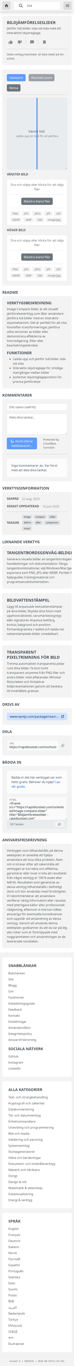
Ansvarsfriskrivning (22, 1040)
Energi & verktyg (20, 1200)
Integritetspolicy (20, 1034)
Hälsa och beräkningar (24, 1158)
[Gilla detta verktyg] (10, 42)
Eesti (11, 1283)
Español (14, 1265)
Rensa (13, 88)
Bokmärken (16, 973)
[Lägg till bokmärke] (44, 42)
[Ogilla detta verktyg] (20, 42)
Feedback (15, 1009)
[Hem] (6, 6)
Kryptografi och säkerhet (26, 1103)
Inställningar (17, 1022)
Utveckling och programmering (31, 1127)
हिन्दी (11, 1301)
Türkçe (13, 1319)
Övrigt (12, 1176)
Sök (11, 979)
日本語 (12, 1332)
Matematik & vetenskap (25, 1188)
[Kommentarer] (32, 42)
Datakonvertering (21, 1109)
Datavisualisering (20, 1194)
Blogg (12, 985)
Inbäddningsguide (21, 1003)
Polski (12, 1295)
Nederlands (16, 1313)
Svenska (14, 1277)
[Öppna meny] (67, 6)
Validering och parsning (25, 1139)
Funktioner (16, 997)
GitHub (13, 1056)
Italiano (13, 1247)
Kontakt (14, 1015)
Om (11, 991)
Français (14, 1235)
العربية (12, 1307)
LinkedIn (14, 1068)
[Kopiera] (63, 745)
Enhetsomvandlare (21, 1121)
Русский (14, 1259)
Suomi (12, 1289)
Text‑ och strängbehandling (28, 1097)
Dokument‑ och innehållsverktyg (31, 1164)
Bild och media (18, 1133)
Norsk (12, 1253)
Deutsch (14, 1241)
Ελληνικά (15, 1325)
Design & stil (17, 1182)
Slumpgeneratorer (21, 1152)
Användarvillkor (19, 1028)
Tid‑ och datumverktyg (24, 1115)
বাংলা (10, 1338)
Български (16, 1344)
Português (16, 1271)
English (13, 1229)
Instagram (15, 1062)
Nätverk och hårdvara (24, 1170)
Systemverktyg (19, 1146)
